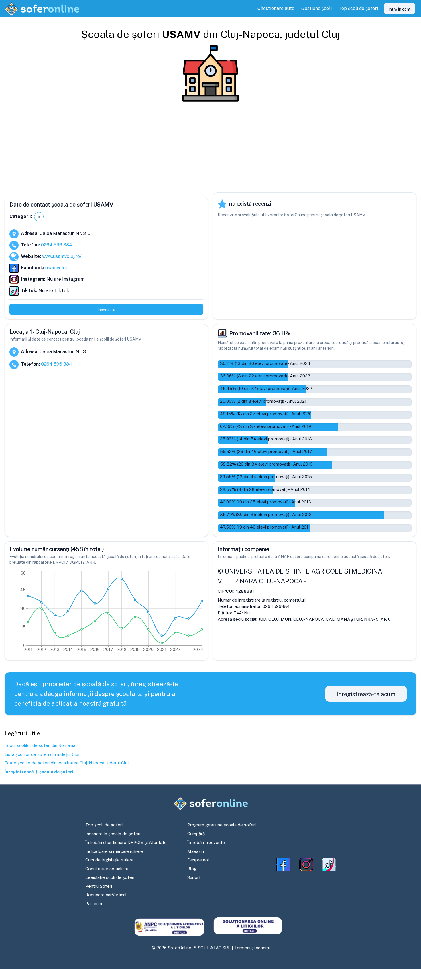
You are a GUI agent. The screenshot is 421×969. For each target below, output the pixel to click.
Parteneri (94, 903)
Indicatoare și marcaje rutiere (114, 851)
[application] (106, 613)
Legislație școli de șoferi (109, 877)
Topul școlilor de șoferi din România (40, 745)
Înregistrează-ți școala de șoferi (39, 771)
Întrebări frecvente (206, 842)
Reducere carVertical (106, 894)
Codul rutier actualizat (107, 868)
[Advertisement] (210, 147)
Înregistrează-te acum (366, 694)
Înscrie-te (106, 310)
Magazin (195, 851)
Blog (191, 868)
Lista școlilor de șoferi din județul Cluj (42, 754)
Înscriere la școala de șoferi (112, 833)
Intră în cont (399, 9)
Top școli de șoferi (104, 824)
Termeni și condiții (252, 947)
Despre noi (198, 859)
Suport (193, 877)
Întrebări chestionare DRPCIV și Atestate (126, 842)
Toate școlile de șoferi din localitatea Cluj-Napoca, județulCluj (67, 762)
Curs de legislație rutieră (109, 859)
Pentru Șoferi (98, 886)
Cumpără (196, 833)
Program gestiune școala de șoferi (221, 824)
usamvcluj (56, 267)
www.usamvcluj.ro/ (62, 256)
